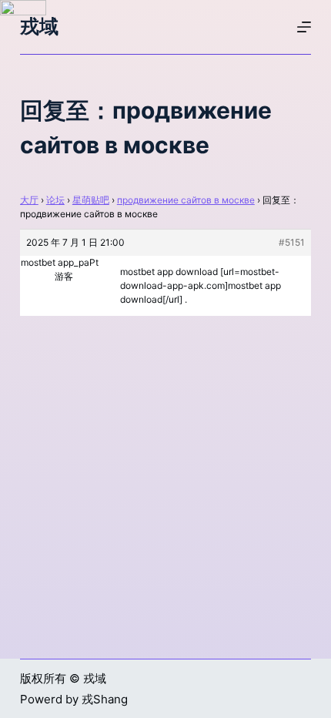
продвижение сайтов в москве (186, 200)
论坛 (55, 200)
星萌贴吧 (90, 200)
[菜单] (304, 27)
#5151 (292, 242)
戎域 (39, 26)
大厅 (29, 200)
